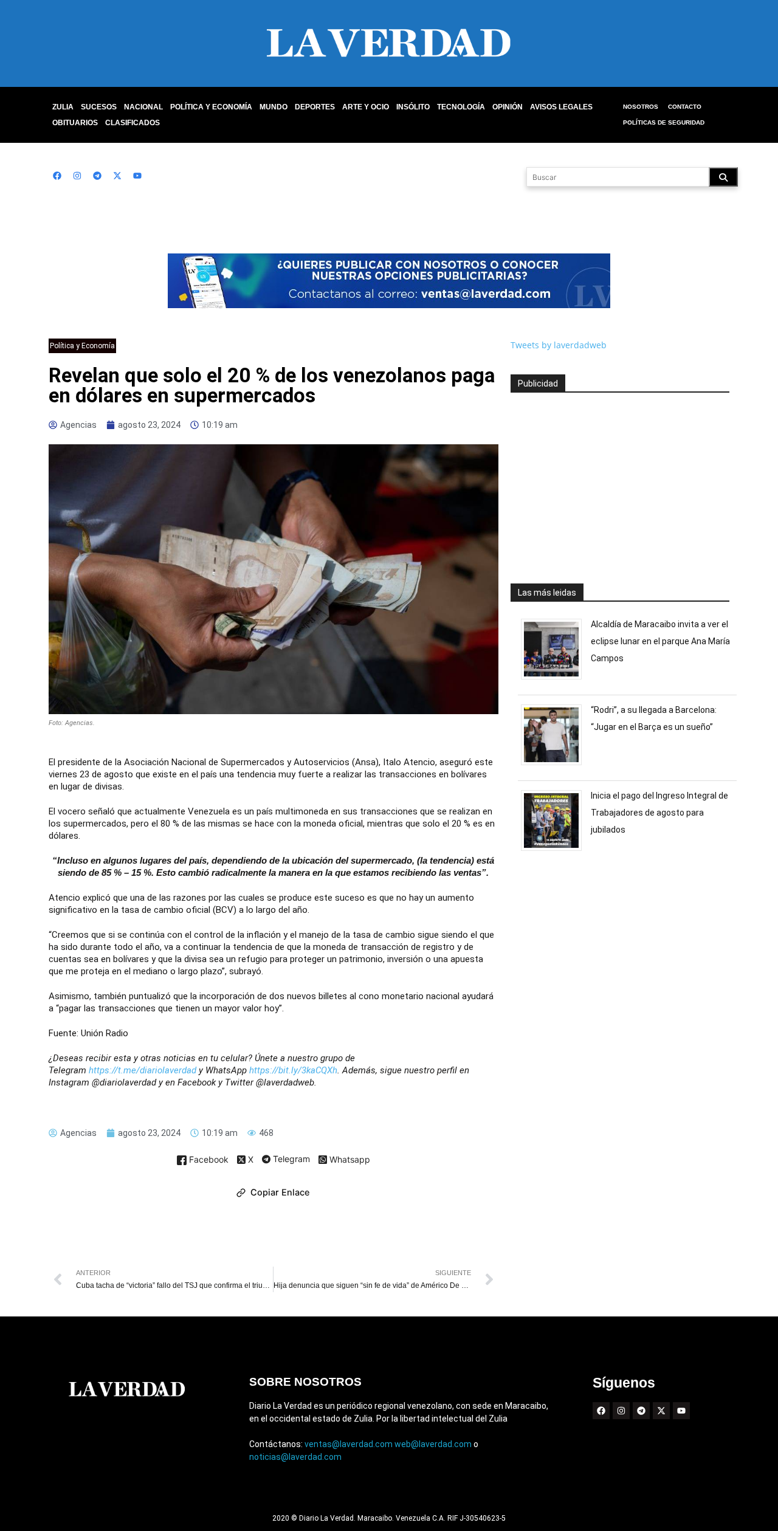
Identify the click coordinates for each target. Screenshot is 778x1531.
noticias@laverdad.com (295, 1457)
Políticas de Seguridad (663, 122)
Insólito (413, 107)
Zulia (63, 107)
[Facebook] (57, 175)
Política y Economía (211, 107)
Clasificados (132, 123)
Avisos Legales (561, 107)
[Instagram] (77, 175)
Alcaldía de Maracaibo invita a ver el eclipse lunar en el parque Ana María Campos (660, 641)
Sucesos (99, 107)
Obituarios (75, 123)
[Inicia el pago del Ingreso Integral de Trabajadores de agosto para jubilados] (556, 850)
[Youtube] (137, 175)
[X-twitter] (117, 175)
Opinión (507, 107)
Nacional (143, 107)
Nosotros (640, 106)
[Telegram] (97, 175)
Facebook (208, 1160)
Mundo (273, 107)
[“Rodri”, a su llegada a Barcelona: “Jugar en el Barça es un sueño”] (556, 765)
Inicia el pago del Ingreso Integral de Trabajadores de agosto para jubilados (659, 812)
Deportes (315, 107)
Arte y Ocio (365, 107)
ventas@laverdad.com (349, 1444)
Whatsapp (348, 1160)
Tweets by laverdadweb (559, 345)
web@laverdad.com (433, 1444)
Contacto (684, 106)
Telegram (290, 1159)
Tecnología (461, 107)
